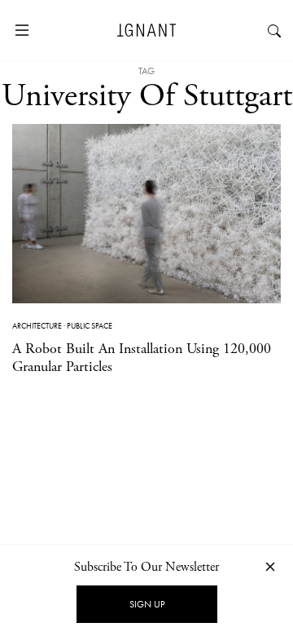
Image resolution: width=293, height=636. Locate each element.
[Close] (270, 566)
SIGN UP (146, 604)
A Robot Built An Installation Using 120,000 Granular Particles (141, 357)
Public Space (89, 325)
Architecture (37, 325)
